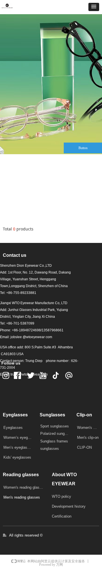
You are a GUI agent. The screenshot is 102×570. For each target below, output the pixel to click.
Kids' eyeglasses (17, 457)
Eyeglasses (13, 427)
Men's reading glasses (21, 497)
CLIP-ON (84, 447)
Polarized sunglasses (56, 433)
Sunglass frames (54, 441)
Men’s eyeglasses (18, 447)
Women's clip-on (89, 427)
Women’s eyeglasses (19, 437)
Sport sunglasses (54, 426)
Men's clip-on (88, 437)
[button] (93, 7)
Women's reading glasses (24, 487)
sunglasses (49, 448)
